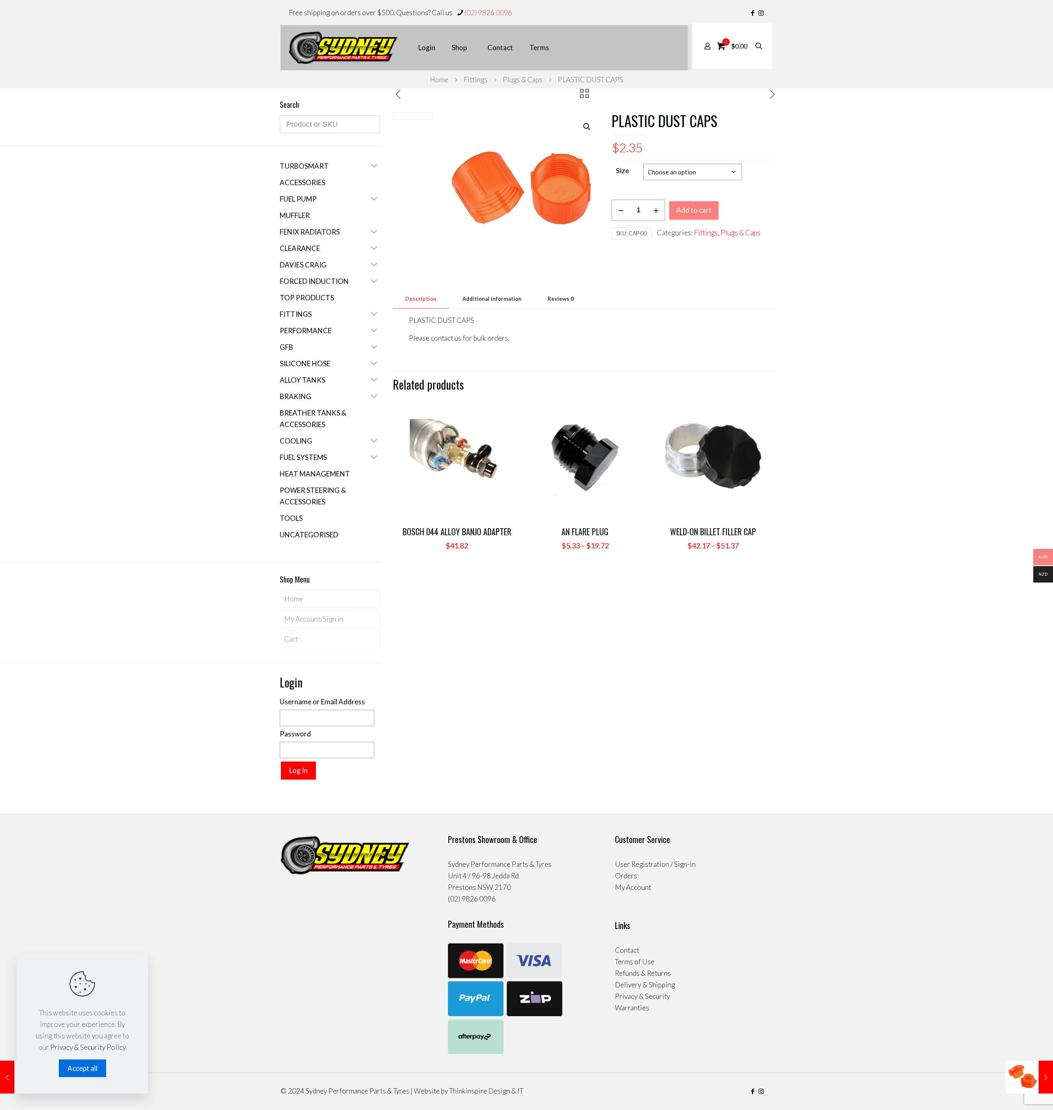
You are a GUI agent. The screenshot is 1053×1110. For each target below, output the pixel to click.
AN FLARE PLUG (584, 531)
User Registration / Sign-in (655, 864)
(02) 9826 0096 (488, 12)
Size (622, 170)
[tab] (421, 299)
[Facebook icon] (752, 12)
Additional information (492, 298)
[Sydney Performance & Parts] (343, 47)
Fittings (475, 79)
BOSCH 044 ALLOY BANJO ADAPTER (457, 531)
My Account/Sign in (313, 619)
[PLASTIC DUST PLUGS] (1029, 1077)
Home (439, 79)
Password (295, 733)
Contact (627, 950)
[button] (587, 126)
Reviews (560, 298)
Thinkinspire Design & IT (486, 1091)
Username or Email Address (322, 701)
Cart (291, 639)
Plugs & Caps (523, 79)
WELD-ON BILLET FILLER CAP (713, 531)
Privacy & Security (642, 996)
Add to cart (694, 210)
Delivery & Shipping (645, 984)
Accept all (82, 1068)
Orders (626, 875)
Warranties (632, 1007)
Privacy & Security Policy (87, 1047)
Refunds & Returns (643, 973)
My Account (633, 887)
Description (420, 298)
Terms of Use (634, 961)
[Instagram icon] (761, 12)
